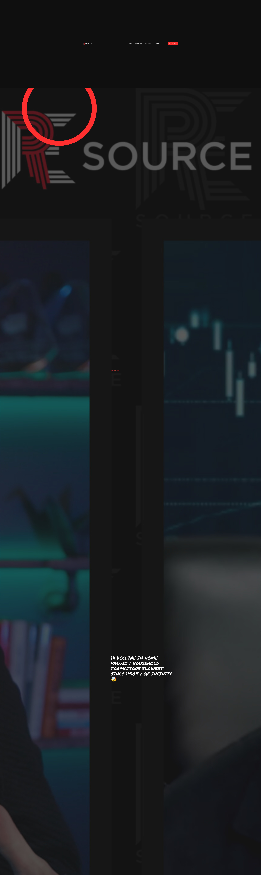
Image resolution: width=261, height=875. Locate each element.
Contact (157, 44)
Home (131, 44)
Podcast (138, 44)
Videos (147, 44)
